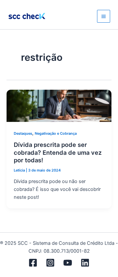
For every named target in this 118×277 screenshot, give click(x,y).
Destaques (23, 133)
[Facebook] (33, 262)
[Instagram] (50, 262)
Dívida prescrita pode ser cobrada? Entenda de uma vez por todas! (58, 152)
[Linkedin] (85, 262)
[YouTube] (67, 262)
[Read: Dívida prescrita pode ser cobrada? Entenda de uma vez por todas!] (59, 105)
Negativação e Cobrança (56, 133)
